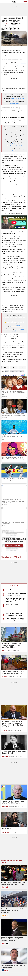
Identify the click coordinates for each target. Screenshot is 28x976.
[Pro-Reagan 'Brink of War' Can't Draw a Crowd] (14, 742)
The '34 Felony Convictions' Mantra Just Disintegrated (13, 966)
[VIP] (25, 1)
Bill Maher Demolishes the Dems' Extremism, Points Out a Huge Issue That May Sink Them (13, 939)
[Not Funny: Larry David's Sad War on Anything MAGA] (14, 792)
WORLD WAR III (20, 371)
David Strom (6, 23)
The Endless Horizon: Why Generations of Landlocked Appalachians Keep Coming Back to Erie (12, 724)
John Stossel (5, 832)
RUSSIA (12, 371)
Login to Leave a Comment (14, 545)
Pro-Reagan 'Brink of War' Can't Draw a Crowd (14, 752)
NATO (6, 371)
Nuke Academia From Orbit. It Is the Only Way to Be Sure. (13, 672)
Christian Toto (6, 756)
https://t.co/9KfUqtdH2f (17, 98)
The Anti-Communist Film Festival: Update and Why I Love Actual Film (12, 645)
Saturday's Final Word (12, 589)
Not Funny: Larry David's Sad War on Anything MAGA (13, 802)
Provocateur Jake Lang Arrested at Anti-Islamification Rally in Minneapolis (12, 910)
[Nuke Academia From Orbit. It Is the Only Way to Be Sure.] (14, 662)
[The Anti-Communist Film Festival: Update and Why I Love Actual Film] (14, 634)
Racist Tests (6, 828)
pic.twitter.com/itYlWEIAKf (14, 146)
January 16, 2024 (14, 103)
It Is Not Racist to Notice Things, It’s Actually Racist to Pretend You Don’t (13, 883)
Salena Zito (5, 730)
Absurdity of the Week (12, 604)
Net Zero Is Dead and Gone (13, 609)
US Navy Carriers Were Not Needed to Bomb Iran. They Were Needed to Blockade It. (15, 599)
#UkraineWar (14, 144)
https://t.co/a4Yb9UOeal (15, 326)
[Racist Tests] (14, 819)
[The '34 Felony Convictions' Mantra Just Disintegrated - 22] (14, 956)
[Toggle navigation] (2, 1)
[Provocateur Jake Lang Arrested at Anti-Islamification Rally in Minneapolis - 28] (14, 899)
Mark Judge (5, 650)
